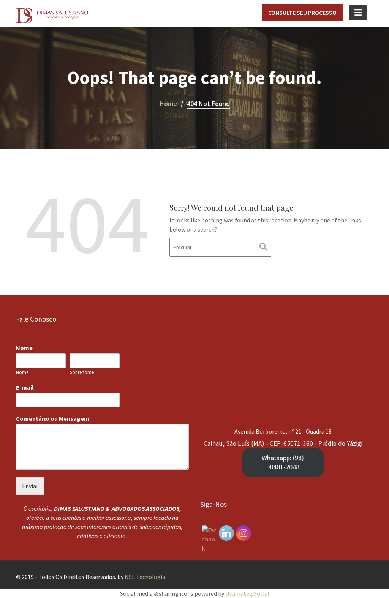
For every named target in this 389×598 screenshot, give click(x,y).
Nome (26, 348)
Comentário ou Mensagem (54, 418)
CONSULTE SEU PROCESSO (302, 12)
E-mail (27, 387)
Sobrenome (82, 372)
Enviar (30, 486)
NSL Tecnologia (145, 577)
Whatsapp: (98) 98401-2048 (283, 462)
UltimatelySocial (247, 593)
